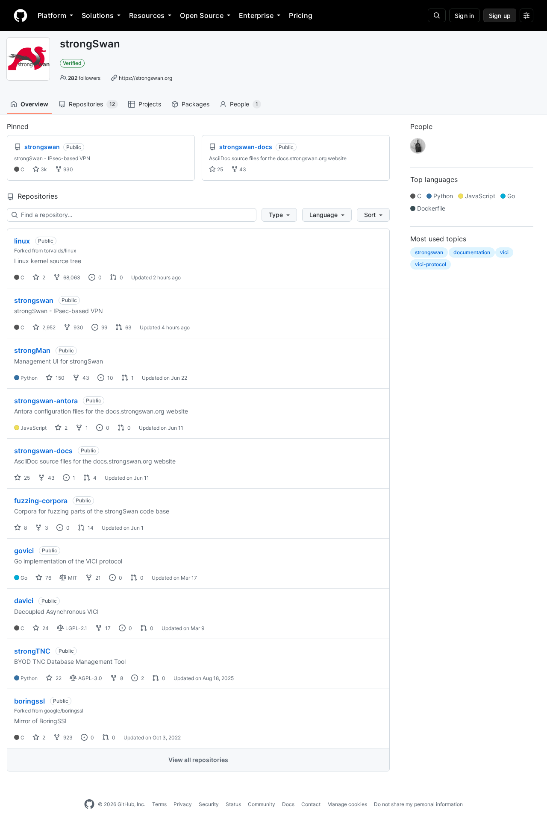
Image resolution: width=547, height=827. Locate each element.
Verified (72, 63)
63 (128, 327)
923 (67, 737)
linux (22, 241)
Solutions (98, 15)
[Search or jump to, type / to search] (437, 15)
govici (24, 550)
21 (97, 578)
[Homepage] (20, 15)
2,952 (48, 327)
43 (242, 169)
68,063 (71, 277)
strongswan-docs (43, 450)
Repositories (92, 104)
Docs (288, 804)
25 (219, 169)
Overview (34, 104)
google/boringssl (63, 710)
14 (90, 528)
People (244, 104)
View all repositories (198, 759)
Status (233, 804)
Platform (52, 15)
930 (67, 169)
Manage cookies (347, 804)
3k (43, 169)
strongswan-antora (46, 400)
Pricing (300, 15)
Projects (149, 104)
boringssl (29, 701)
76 (47, 578)
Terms (159, 804)
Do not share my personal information (418, 804)
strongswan (33, 300)
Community (261, 804)
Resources (147, 15)
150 (59, 378)
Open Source (202, 15)
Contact (311, 804)
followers (84, 78)
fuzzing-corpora (41, 500)
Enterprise (256, 15)
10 (109, 378)
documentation (471, 252)
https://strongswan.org (145, 78)
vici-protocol (430, 264)
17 (107, 628)
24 (45, 628)
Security (209, 804)
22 (58, 678)
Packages (195, 104)
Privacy (183, 804)
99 (103, 327)
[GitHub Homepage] (89, 804)
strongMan (32, 350)
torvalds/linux (60, 250)
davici (23, 600)
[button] (279, 215)
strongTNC (32, 651)
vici (504, 252)
